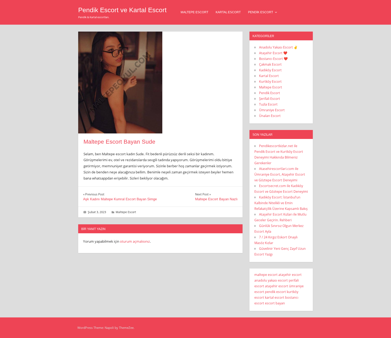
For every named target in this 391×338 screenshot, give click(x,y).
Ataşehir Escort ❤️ (273, 53)
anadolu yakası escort (271, 280)
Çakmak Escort (270, 64)
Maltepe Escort (194, 12)
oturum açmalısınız (135, 241)
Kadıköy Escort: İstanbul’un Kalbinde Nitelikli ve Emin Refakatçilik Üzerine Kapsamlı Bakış (281, 203)
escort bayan (275, 303)
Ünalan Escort (270, 115)
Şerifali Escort (269, 98)
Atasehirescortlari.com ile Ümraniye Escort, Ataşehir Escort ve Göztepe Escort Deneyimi (279, 174)
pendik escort (275, 292)
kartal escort (274, 297)
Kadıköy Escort (270, 70)
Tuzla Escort (268, 104)
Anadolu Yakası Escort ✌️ (278, 47)
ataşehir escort (290, 274)
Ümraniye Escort (272, 110)
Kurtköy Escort (270, 81)
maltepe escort (266, 274)
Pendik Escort (260, 12)
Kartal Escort (228, 12)
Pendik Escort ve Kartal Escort (122, 10)
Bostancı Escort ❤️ (273, 58)
